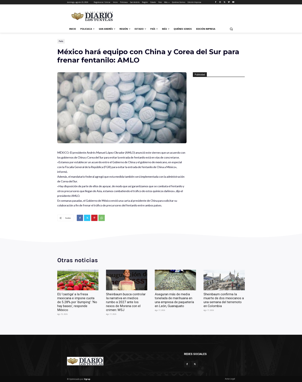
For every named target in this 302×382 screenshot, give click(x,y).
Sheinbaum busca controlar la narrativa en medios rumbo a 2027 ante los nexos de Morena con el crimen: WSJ (126, 302)
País (61, 41)
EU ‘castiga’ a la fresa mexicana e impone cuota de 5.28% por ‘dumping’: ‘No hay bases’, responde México (77, 302)
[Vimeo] (229, 2)
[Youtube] (233, 2)
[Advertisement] (174, 16)
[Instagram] (220, 2)
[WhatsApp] (101, 218)
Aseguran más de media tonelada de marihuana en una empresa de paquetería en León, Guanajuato (174, 300)
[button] (231, 29)
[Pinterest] (94, 218)
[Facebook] (216, 2)
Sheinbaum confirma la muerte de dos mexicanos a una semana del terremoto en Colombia (224, 300)
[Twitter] (224, 2)
